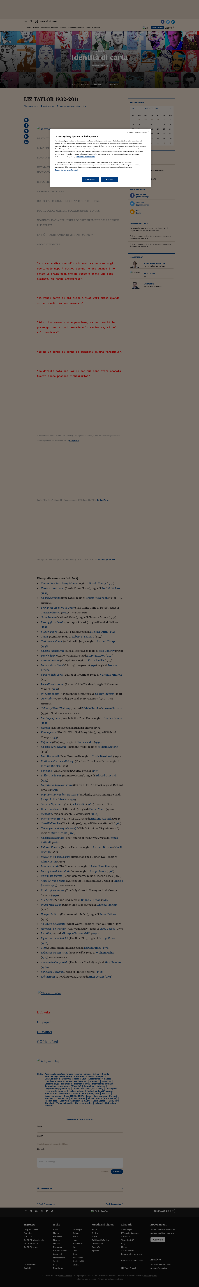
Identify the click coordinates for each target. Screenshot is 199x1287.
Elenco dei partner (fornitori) (67, 170)
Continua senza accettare (137, 132)
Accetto (109, 179)
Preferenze (90, 179)
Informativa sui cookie (85, 157)
